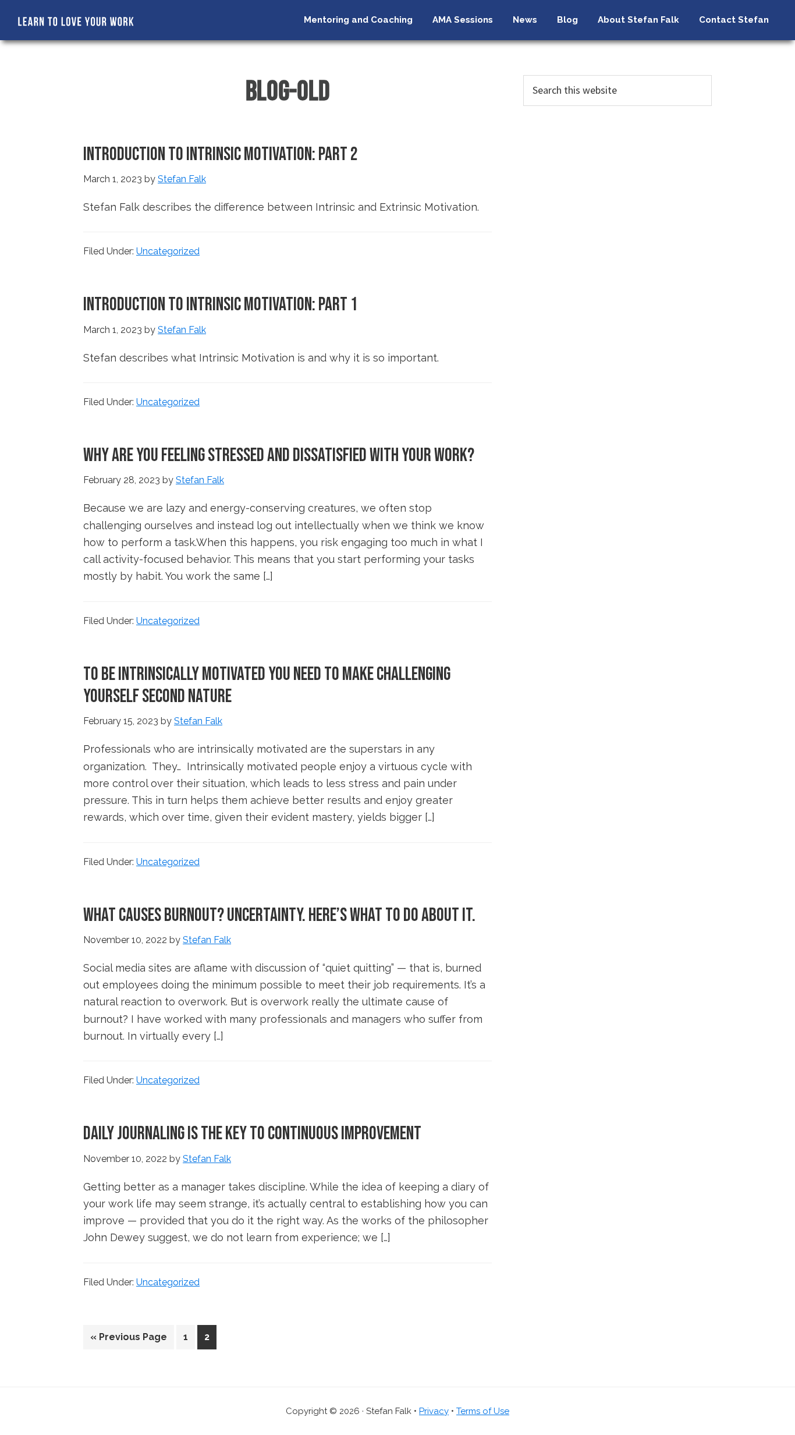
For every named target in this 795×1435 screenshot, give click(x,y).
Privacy (434, 1411)
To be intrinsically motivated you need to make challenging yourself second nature (266, 685)
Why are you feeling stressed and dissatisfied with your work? (278, 455)
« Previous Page (128, 1340)
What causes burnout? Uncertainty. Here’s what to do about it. (279, 915)
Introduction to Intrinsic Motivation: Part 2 (220, 154)
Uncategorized (168, 251)
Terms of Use (482, 1411)
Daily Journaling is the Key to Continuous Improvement (252, 1133)
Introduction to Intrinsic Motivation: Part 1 (220, 304)
